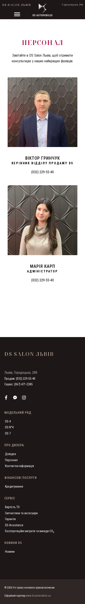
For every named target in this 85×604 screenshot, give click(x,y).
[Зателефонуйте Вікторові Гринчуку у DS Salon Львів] (42, 112)
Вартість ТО (12, 507)
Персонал (11, 460)
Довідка (10, 454)
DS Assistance (14, 525)
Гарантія (10, 519)
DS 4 (8, 421)
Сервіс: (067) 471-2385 (18, 384)
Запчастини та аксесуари (21, 513)
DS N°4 (9, 427)
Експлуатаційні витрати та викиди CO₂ (29, 531)
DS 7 (8, 433)
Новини (10, 551)
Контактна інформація (19, 466)
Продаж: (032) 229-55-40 (19, 378)
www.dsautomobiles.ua (38, 595)
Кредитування (14, 486)
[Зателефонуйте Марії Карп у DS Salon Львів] (42, 220)
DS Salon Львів (16, 5)
